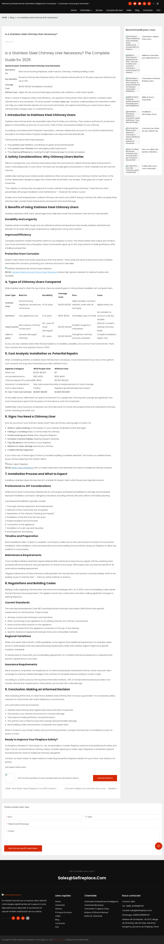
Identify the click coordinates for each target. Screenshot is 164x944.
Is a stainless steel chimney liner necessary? (37, 17)
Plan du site (58, 939)
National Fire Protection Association (38, 130)
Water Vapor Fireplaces (22, 467)
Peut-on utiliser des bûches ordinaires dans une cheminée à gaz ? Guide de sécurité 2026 (151, 150)
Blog (12, 17)
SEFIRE (4, 17)
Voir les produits (105, 778)
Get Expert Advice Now (15, 767)
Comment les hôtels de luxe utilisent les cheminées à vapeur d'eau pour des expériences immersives (150, 129)
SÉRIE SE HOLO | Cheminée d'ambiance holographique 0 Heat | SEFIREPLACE (151, 98)
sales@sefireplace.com (141, 910)
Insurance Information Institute (52, 679)
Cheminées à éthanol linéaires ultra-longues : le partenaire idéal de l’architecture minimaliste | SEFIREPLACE (151, 79)
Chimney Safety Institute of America (53, 577)
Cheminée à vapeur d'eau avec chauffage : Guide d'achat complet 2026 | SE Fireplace (150, 37)
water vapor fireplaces (83, 749)
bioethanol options (105, 749)
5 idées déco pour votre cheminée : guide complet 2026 (150, 167)
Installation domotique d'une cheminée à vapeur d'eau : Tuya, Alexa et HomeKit (151, 113)
